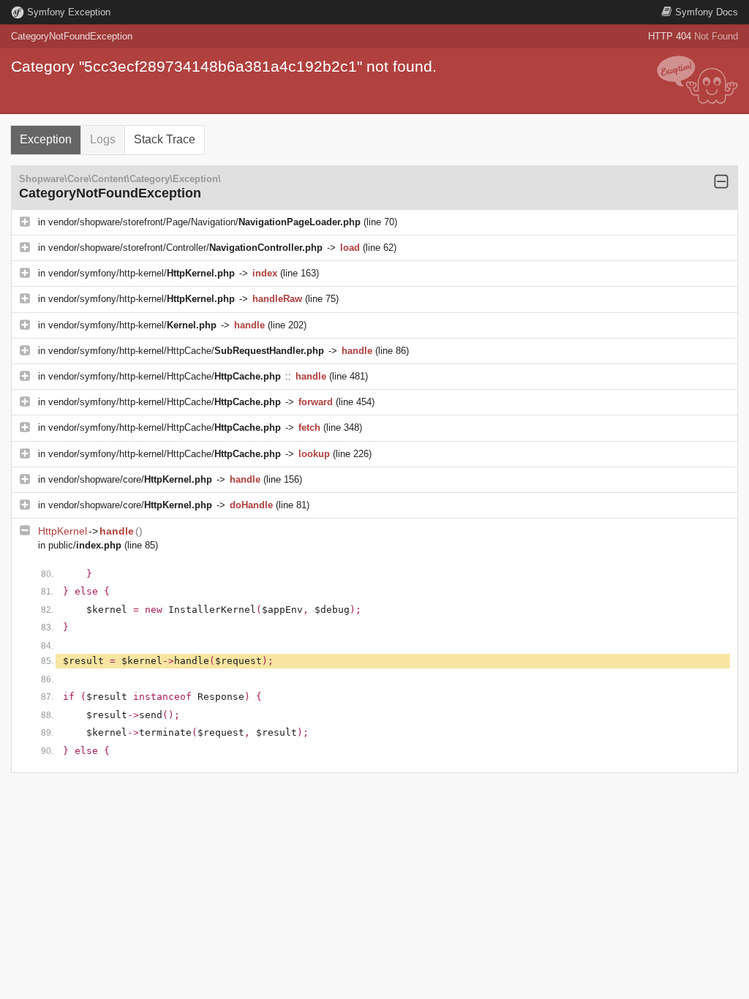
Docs (706, 12)
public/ (84, 545)
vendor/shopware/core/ (130, 479)
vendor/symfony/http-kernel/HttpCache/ (186, 350)
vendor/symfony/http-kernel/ (141, 273)
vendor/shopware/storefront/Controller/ (185, 247)
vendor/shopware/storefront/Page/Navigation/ (204, 221)
